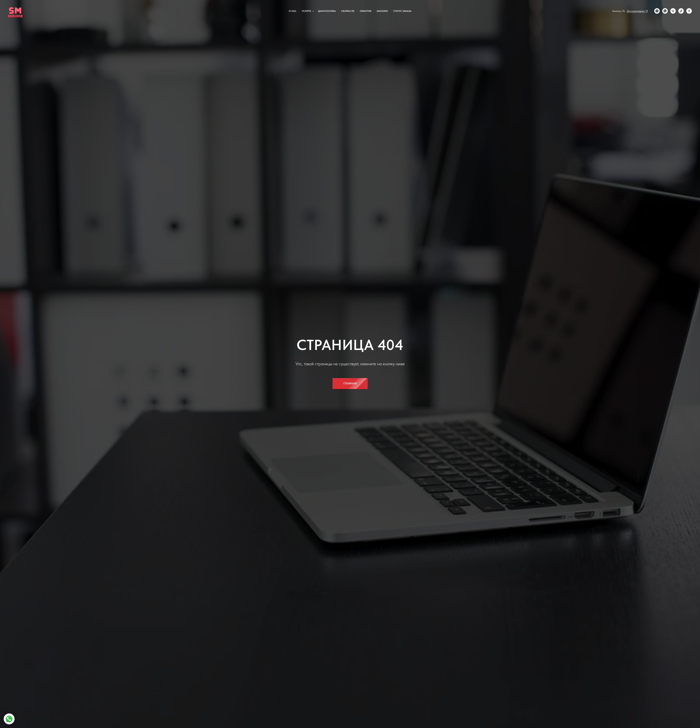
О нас (292, 11)
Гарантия (365, 11)
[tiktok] (681, 11)
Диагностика (327, 11)
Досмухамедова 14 (637, 10)
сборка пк (347, 11)
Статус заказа (402, 11)
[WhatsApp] (665, 11)
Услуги (307, 11)
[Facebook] (689, 11)
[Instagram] (657, 11)
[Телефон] (673, 11)
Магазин (382, 11)
